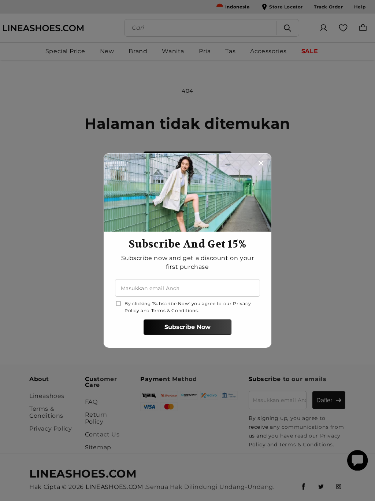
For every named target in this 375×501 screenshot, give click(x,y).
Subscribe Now (187, 326)
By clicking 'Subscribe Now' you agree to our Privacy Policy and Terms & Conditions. (188, 307)
